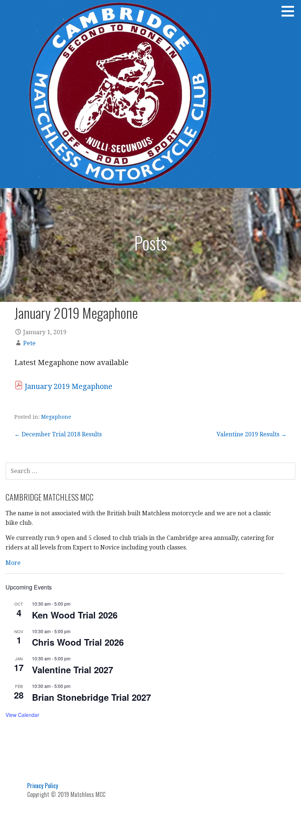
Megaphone (56, 417)
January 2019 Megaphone (68, 386)
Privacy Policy (42, 785)
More (13, 562)
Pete (29, 343)
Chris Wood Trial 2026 (78, 642)
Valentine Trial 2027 (72, 669)
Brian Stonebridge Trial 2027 (91, 697)
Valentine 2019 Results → (252, 434)
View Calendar (22, 714)
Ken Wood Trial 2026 (74, 615)
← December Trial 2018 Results (58, 434)
